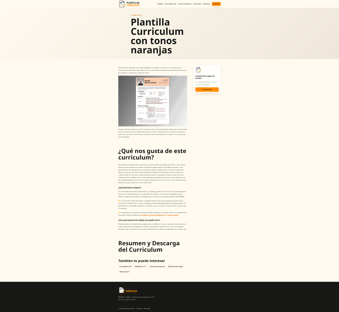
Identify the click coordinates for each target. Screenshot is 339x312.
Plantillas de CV (140, 266)
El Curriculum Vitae (170, 4)
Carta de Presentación (184, 4)
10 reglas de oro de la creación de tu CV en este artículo (159, 215)
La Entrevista (197, 4)
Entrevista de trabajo (175, 266)
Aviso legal (147, 308)
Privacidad (139, 308)
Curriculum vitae (125, 266)
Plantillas (160, 4)
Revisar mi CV (125, 271)
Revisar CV (216, 4)
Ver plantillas (207, 89)
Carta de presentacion (157, 266)
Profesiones (206, 4)
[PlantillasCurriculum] (129, 4)
